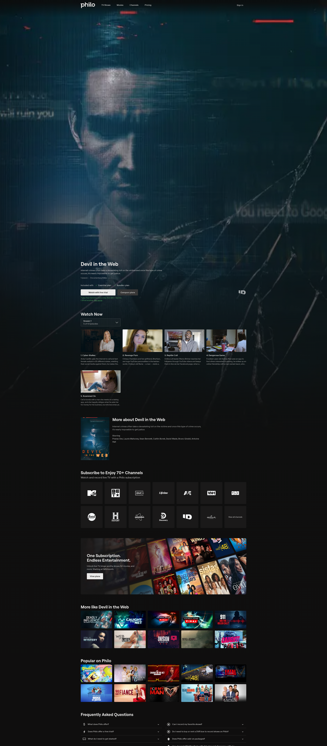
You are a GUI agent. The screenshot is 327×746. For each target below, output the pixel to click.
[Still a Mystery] (96, 639)
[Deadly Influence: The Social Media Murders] (96, 619)
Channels (134, 5)
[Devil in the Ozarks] (197, 639)
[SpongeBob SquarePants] (96, 673)
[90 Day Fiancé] (130, 693)
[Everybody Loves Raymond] (230, 693)
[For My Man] (163, 693)
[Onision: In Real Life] (163, 639)
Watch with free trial (98, 292)
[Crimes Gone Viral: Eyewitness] (163, 619)
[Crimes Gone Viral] (197, 619)
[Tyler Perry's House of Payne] (96, 693)
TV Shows (105, 5)
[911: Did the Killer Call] (230, 619)
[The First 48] (197, 673)
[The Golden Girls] (130, 673)
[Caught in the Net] (130, 619)
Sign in (240, 5)
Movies (120, 5)
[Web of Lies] (130, 639)
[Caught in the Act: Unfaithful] (163, 673)
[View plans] (163, 566)
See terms (98, 300)
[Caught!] (230, 639)
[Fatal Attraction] (230, 673)
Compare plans (128, 292)
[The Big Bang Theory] (197, 693)
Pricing (148, 5)
